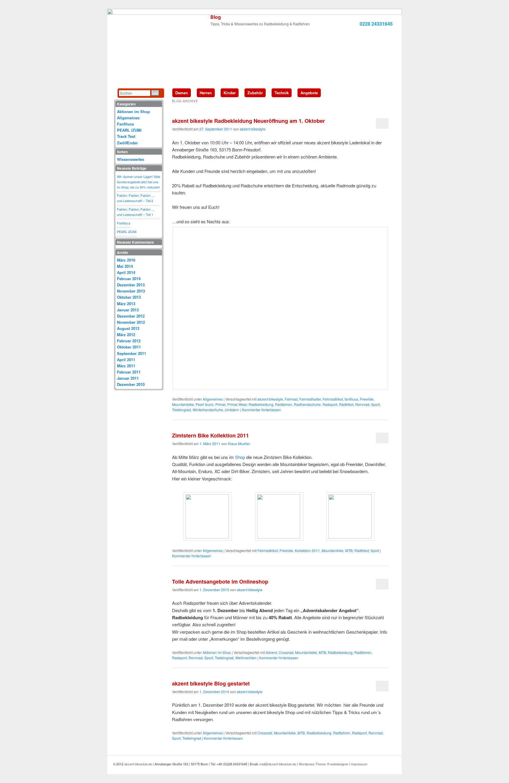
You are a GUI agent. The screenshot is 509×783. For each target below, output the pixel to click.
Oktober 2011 (129, 347)
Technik (282, 92)
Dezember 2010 (131, 384)
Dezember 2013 (131, 285)
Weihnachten (246, 657)
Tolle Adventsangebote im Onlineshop (220, 581)
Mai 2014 (125, 266)
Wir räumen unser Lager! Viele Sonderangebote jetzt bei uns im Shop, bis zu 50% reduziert (138, 181)
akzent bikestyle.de (138, 763)
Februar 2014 (129, 278)
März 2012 (126, 334)
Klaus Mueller (239, 443)
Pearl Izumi (205, 404)
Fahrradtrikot (333, 399)
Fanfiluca (125, 124)
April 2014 (126, 272)
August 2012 (128, 328)
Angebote (309, 92)
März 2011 (126, 366)
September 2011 (131, 353)
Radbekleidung (261, 404)
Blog (215, 17)
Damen (181, 92)
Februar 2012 (129, 340)
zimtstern (232, 409)
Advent (271, 652)
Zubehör (255, 92)
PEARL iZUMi (129, 130)
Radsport (330, 404)
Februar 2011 (129, 372)
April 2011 (126, 359)
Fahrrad (291, 399)
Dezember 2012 (131, 316)
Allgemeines (213, 399)
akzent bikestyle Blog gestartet (211, 683)
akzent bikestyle (252, 128)
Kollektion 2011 (307, 550)
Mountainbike (183, 404)
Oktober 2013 (129, 297)
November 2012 (131, 322)
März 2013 (126, 303)
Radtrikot (346, 404)
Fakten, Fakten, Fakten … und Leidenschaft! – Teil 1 (136, 212)
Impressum (359, 763)
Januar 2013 (128, 310)
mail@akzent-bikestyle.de (277, 763)
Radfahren (283, 404)
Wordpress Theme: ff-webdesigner (323, 763)
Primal (220, 404)
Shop (240, 457)
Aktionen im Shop (217, 652)
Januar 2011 (128, 378)
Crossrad (286, 652)
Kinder (230, 92)
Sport (375, 404)
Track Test (126, 136)
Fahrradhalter (310, 399)
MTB (349, 550)
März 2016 (126, 260)
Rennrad (362, 404)
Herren (206, 92)
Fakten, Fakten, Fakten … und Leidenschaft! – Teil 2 (136, 198)
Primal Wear (237, 404)
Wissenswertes (130, 159)
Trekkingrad (181, 409)
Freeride (367, 399)
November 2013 (131, 291)
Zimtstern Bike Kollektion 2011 (210, 435)
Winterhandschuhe (208, 409)
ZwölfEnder (127, 143)
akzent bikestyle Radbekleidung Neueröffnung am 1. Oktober (248, 121)
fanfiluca (351, 399)
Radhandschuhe (307, 404)
